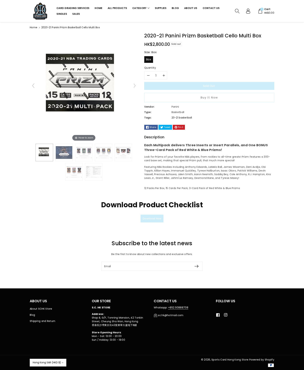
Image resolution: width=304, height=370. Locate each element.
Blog (32, 315)
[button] (140, 8)
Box (148, 59)
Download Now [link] (152, 218)
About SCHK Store (41, 308)
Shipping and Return (42, 321)
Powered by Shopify (261, 359)
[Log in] (249, 11)
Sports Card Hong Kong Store (229, 359)
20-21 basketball (182, 117)
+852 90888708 (178, 307)
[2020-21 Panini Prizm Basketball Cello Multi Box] (44, 152)
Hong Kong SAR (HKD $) (47, 362)
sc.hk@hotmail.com (170, 315)
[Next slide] (134, 85)
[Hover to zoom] (84, 87)
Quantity (150, 68)
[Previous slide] (33, 85)
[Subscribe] (196, 266)
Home (33, 27)
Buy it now (209, 97)
